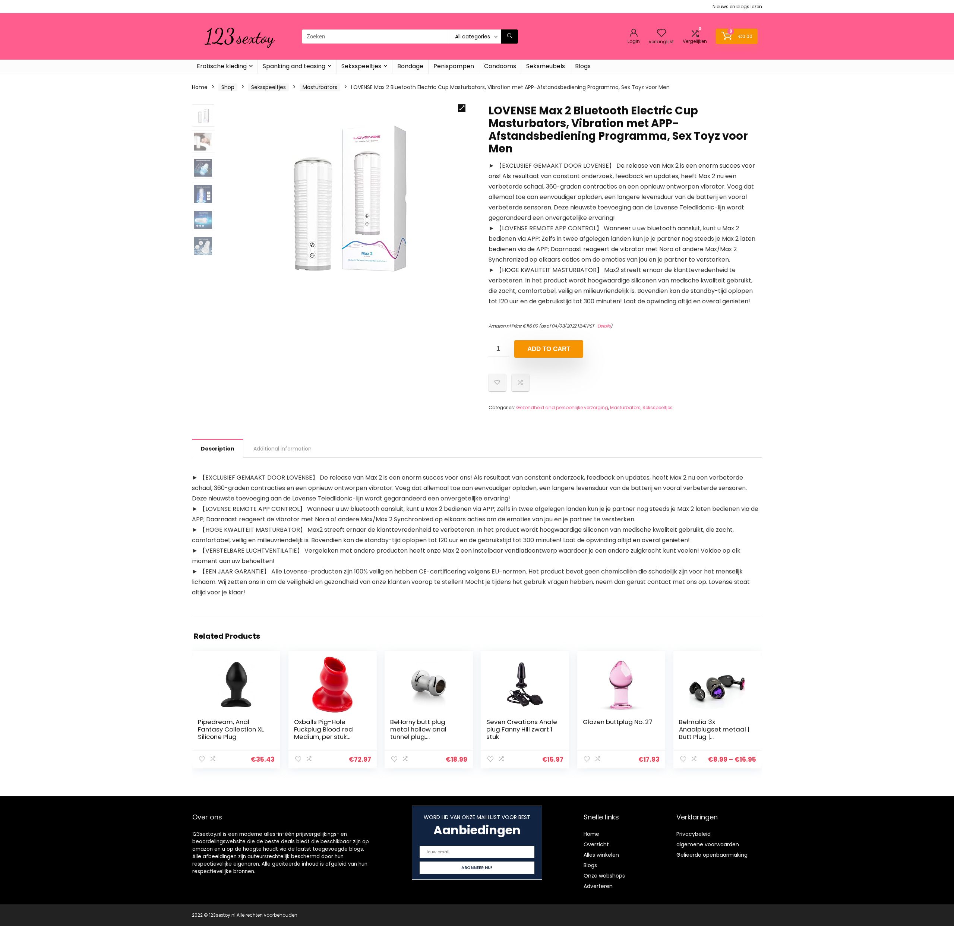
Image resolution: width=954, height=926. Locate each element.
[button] (461, 108)
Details (604, 326)
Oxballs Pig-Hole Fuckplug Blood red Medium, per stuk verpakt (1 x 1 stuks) (323, 733)
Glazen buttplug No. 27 (618, 721)
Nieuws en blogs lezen (737, 6)
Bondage (410, 66)
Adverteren (598, 886)
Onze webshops (604, 875)
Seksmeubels (545, 66)
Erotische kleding (222, 66)
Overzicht (596, 844)
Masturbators (320, 87)
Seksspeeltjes (361, 66)
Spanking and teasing (294, 66)
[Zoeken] (509, 36)
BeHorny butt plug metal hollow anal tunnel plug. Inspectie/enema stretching (418, 736)
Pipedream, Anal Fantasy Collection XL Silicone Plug (231, 729)
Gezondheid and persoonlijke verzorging (562, 407)
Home (200, 87)
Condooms (500, 66)
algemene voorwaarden (707, 844)
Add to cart (548, 349)
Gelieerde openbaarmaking (712, 855)
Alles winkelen (601, 855)
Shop (227, 87)
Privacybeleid (693, 834)
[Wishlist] (661, 33)
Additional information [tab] (282, 448)
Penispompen (453, 66)
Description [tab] (217, 448)
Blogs (583, 66)
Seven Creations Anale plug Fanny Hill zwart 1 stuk (521, 729)
